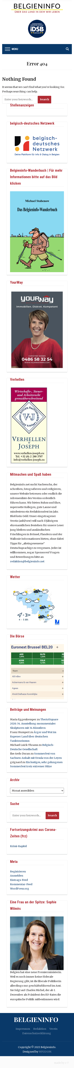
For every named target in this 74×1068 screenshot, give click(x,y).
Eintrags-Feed (19, 880)
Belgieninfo (36, 1019)
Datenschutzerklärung (36, 1033)
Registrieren (18, 871)
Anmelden (16, 875)
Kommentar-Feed (21, 884)
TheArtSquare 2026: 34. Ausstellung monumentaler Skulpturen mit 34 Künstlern (34, 724)
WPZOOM (45, 1051)
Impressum (23, 1028)
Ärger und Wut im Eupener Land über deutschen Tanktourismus (33, 736)
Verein (53, 1028)
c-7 (67, 1062)
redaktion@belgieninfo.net (27, 561)
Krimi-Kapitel (18, 846)
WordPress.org (19, 888)
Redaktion (39, 1028)
